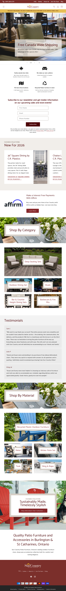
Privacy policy (22, 589)
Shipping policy (40, 589)
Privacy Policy (40, 130)
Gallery (40, 1)
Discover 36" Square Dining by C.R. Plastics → (19, 178)
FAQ (35, 1)
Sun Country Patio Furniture (35, 587)
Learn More (32, 211)
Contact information (51, 589)
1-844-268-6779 (9, 1)
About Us (46, 1)
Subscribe (33, 124)
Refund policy (13, 589)
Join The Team (55, 1)
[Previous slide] (27, 63)
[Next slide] (35, 63)
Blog (62, 1)
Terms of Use (49, 130)
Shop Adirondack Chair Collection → (33, 510)
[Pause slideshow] (39, 63)
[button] (4, 7)
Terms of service (31, 589)
